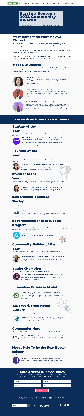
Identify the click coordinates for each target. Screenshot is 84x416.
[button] (20, 3)
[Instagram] (64, 405)
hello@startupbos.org (64, 407)
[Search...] (28, 405)
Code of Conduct (42, 410)
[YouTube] (68, 405)
